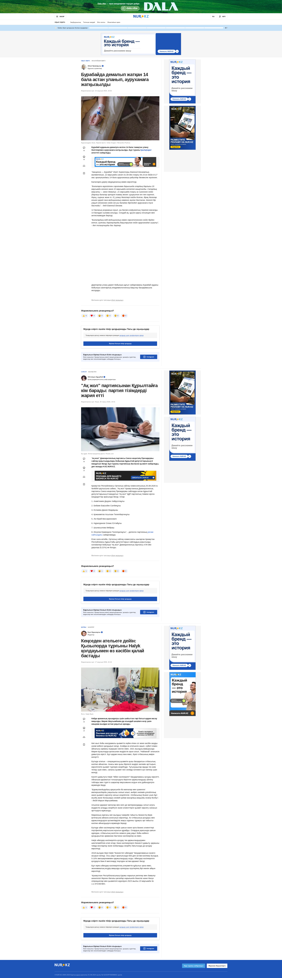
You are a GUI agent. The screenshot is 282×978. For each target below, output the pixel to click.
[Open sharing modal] (84, 166)
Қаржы (83, 627)
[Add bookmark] (84, 173)
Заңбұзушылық (75, 22)
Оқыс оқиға (60, 22)
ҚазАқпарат (146, 150)
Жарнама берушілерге (217, 966)
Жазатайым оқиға (113, 22)
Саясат (84, 372)
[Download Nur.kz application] (141, 6)
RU (213, 16)
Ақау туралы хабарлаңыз (193, 966)
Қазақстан (92, 372)
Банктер (91, 627)
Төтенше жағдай (89, 22)
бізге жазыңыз (117, 300)
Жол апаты (101, 22)
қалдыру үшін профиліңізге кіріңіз (132, 335)
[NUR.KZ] (141, 16)
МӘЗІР (62, 16)
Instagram (150, 357)
